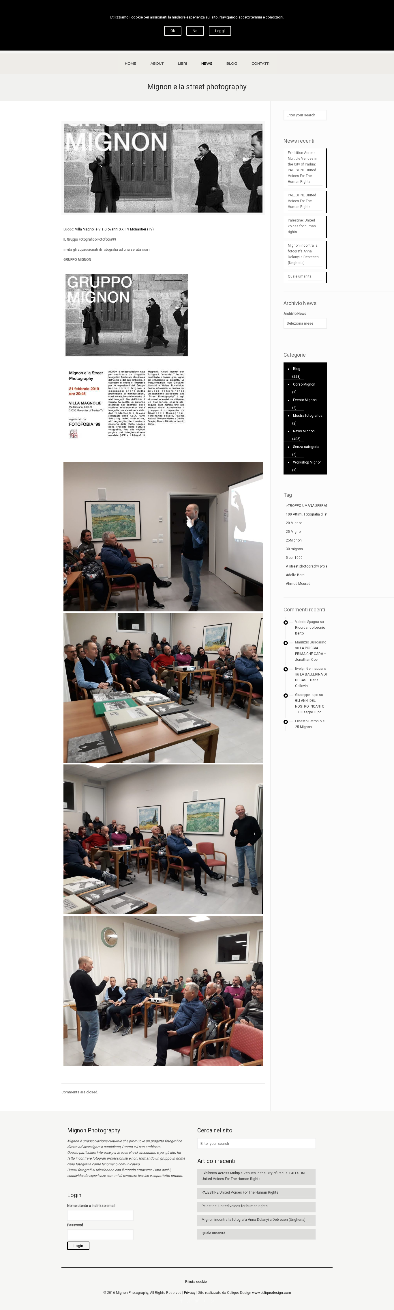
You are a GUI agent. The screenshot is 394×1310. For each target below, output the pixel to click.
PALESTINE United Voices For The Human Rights (302, 201)
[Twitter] (197, 1301)
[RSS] (213, 1301)
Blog (296, 369)
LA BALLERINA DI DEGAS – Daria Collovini (311, 680)
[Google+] (189, 1301)
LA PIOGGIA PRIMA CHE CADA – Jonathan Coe (310, 654)
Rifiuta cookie (196, 1282)
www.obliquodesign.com (271, 1293)
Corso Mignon (304, 384)
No (195, 31)
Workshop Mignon (307, 462)
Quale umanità (300, 276)
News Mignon (304, 431)
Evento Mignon (305, 400)
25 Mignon (303, 727)
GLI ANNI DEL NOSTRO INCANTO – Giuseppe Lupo (309, 706)
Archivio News (295, 314)
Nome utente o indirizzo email (91, 1206)
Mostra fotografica (307, 416)
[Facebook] (182, 1301)
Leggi (220, 31)
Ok (172, 31)
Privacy (190, 1293)
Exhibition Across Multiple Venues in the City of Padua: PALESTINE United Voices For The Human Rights (302, 167)
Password (75, 1225)
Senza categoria (306, 447)
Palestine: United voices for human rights (302, 226)
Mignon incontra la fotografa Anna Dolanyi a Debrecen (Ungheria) (303, 254)
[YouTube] (205, 1301)
